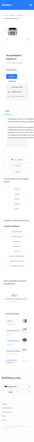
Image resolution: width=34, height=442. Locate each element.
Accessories (17, 241)
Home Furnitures (17, 231)
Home (5, 15)
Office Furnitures (17, 236)
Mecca (17, 208)
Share (18, 166)
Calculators (7, 412)
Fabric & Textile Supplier (17, 256)
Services (12, 15)
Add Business (7, 408)
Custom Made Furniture (17, 266)
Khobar (17, 199)
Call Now (11, 76)
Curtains (17, 251)
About (4, 404)
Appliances (20, 15)
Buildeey (7, 4)
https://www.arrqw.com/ (18, 96)
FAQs (4, 420)
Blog (4, 416)
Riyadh (17, 189)
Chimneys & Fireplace (17, 261)
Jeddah (17, 194)
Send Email (12, 81)
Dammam (17, 204)
